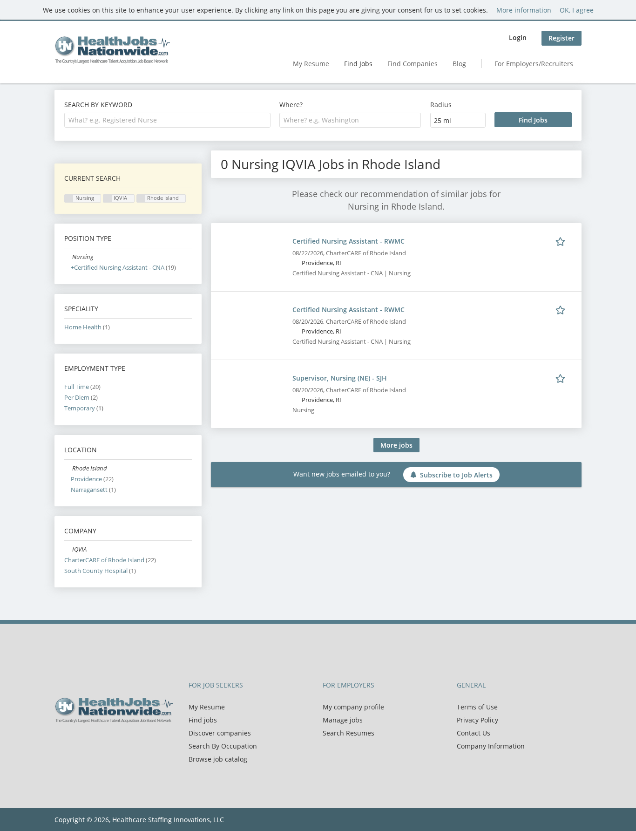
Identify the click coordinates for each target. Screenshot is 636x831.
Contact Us (473, 733)
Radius (441, 104)
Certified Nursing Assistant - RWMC (348, 241)
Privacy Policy (477, 719)
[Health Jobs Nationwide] (112, 50)
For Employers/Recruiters (533, 63)
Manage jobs (343, 719)
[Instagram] (106, 742)
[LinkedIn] (92, 742)
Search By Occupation (223, 746)
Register (561, 38)
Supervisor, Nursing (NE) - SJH (339, 378)
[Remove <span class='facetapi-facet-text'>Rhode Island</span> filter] (141, 199)
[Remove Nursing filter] (68, 257)
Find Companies (412, 63)
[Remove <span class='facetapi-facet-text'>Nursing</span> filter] (69, 199)
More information (523, 10)
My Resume (311, 63)
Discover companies (220, 733)
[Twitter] (76, 742)
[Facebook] (61, 742)
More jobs (396, 445)
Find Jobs (358, 63)
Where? (291, 104)
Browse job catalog (218, 759)
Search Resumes (348, 733)
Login (518, 37)
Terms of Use (477, 706)
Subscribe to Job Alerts (456, 474)
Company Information (491, 746)
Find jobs (203, 719)
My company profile (353, 706)
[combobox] (167, 120)
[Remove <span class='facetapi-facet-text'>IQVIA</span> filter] (107, 199)
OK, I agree (577, 10)
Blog (459, 63)
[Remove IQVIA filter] (68, 549)
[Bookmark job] (561, 240)
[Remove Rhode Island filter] (68, 468)
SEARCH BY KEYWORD (98, 104)
